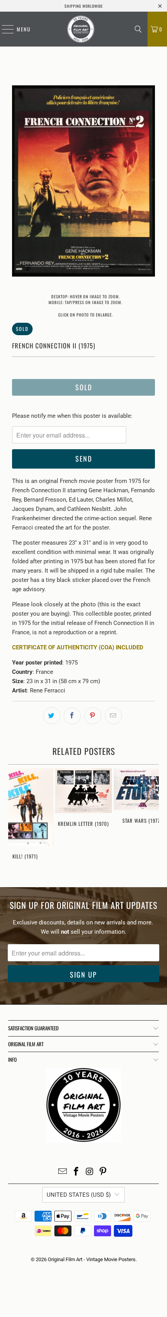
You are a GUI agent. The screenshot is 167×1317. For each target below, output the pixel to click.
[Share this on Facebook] (72, 715)
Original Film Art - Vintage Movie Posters (92, 1259)
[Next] (149, 182)
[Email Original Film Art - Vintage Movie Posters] (63, 1172)
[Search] (138, 29)
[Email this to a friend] (113, 715)
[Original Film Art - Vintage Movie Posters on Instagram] (90, 1172)
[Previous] (18, 182)
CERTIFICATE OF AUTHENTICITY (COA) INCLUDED (77, 647)
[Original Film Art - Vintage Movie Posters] (81, 29)
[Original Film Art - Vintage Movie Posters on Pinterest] (103, 1172)
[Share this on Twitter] (51, 715)
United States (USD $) (79, 1194)
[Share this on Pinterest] (92, 715)
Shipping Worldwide (83, 6)
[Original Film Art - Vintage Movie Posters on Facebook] (76, 1172)
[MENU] (4, 29)
